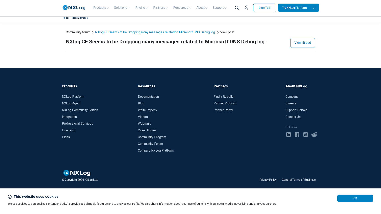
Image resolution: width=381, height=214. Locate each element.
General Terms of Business (299, 179)
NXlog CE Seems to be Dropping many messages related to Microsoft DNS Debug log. (155, 32)
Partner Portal (223, 110)
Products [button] (99, 8)
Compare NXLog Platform (156, 150)
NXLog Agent (71, 103)
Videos (143, 117)
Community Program (152, 137)
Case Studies (147, 130)
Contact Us (293, 117)
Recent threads (80, 18)
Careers (291, 103)
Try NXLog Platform (294, 7)
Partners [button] (159, 8)
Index (66, 18)
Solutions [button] (120, 8)
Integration (69, 117)
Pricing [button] (140, 8)
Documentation (148, 96)
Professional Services (77, 123)
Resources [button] (180, 8)
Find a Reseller (224, 96)
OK (355, 198)
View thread (302, 43)
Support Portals (296, 110)
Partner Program (225, 103)
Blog (141, 103)
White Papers (147, 110)
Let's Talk (264, 7)
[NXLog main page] (74, 7)
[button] (247, 8)
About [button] (200, 8)
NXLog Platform (73, 96)
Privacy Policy (268, 179)
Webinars (144, 123)
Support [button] (218, 8)
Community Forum (150, 144)
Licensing (68, 130)
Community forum (78, 32)
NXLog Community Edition (80, 110)
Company (292, 96)
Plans (66, 137)
